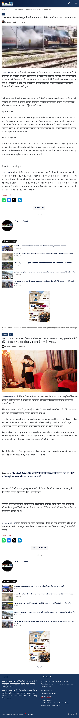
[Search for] (73, 4)
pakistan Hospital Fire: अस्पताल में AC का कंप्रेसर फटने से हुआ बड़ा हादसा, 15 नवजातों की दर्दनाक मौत (44, 272)
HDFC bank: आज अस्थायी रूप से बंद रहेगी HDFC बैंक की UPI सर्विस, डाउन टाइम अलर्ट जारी (40, 246)
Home (5, 10)
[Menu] (76, 4)
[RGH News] (7, 3)
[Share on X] (14, 200)
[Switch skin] (69, 4)
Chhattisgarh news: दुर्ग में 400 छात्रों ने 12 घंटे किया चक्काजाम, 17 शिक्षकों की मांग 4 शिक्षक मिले (42, 263)
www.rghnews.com (8, 681)
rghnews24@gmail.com (48, 693)
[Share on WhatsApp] (4, 200)
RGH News (30, 714)
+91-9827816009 (46, 696)
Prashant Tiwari (10, 22)
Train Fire (40, 207)
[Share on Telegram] (20, 200)
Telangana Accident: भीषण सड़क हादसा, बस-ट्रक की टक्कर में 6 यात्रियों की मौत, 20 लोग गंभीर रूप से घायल (44, 282)
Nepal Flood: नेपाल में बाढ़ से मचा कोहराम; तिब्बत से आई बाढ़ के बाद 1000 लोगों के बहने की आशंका (43, 254)
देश (8, 10)
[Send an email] (15, 22)
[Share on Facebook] (9, 200)
